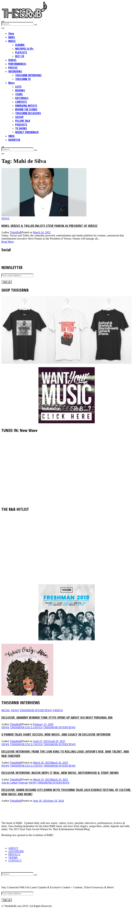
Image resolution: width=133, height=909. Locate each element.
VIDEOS (12, 60)
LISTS (18, 87)
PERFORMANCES (17, 64)
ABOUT (13, 848)
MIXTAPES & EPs (24, 49)
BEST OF (19, 56)
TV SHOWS (21, 128)
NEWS (11, 37)
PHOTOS (12, 68)
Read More (7, 241)
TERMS (13, 857)
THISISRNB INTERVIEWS (28, 75)
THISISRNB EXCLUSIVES (28, 113)
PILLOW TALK (22, 121)
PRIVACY (14, 854)
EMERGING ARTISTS (26, 105)
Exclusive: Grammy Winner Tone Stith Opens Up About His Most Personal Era (57, 717)
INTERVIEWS (15, 71)
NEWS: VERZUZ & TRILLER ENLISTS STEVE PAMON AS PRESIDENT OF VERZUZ (49, 225)
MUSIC (12, 41)
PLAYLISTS (21, 52)
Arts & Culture (9, 782)
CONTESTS (21, 102)
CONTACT (15, 860)
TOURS (19, 94)
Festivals (23, 782)
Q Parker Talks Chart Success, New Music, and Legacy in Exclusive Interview (56, 734)
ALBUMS (20, 45)
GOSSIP (19, 117)
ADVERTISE (14, 140)
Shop (11, 33)
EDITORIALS (21, 98)
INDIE (11, 136)
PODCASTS (21, 124)
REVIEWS (20, 90)
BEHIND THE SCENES (26, 109)
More (11, 83)
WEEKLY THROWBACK (27, 132)
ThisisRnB (16, 232)
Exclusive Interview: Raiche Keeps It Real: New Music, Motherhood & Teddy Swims (60, 772)
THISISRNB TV (23, 79)
